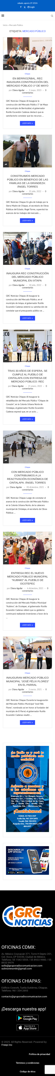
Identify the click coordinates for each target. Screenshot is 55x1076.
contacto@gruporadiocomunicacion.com (24, 996)
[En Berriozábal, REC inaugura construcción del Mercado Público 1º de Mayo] (27, 53)
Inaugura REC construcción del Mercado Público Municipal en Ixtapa (27, 277)
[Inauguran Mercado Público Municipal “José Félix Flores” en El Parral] (27, 652)
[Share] (6, 67)
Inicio (5, 25)
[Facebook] (20, 7)
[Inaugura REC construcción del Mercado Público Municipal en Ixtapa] (27, 248)
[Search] (52, 16)
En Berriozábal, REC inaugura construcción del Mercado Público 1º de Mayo (28, 82)
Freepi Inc (6, 1044)
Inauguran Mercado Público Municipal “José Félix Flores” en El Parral (27, 681)
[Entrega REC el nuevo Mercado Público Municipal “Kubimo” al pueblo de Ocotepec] (27, 548)
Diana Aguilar (18, 90)
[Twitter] (25, 7)
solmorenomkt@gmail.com (16, 968)
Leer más (26, 123)
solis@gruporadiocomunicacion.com (21, 965)
